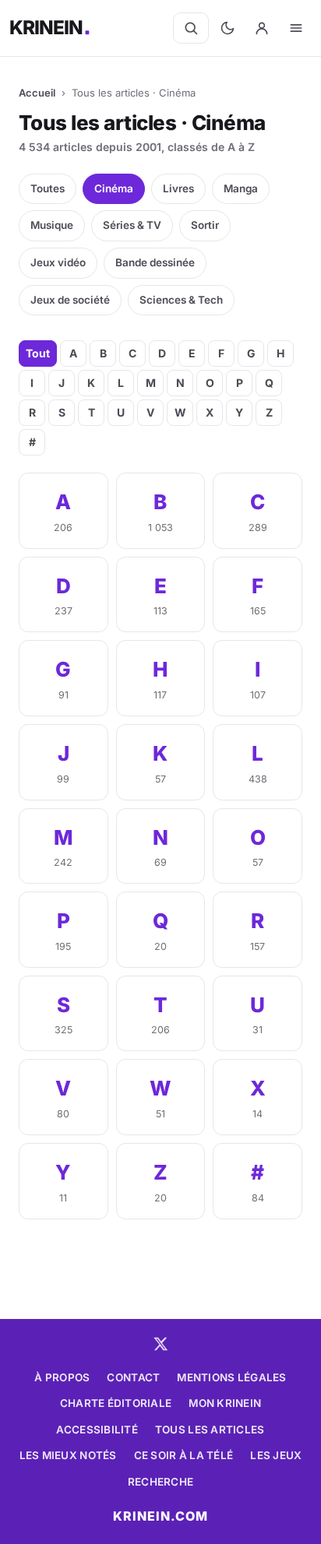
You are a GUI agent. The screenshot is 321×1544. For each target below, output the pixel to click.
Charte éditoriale (116, 1403)
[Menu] (296, 28)
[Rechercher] (191, 28)
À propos (62, 1377)
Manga (241, 188)
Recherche (160, 1481)
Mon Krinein (225, 1403)
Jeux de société (70, 300)
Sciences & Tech (181, 300)
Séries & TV (132, 225)
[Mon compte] (261, 28)
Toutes (47, 188)
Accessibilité (97, 1429)
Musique (51, 225)
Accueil (37, 92)
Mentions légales (231, 1377)
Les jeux (276, 1455)
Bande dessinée (155, 262)
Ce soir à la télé (184, 1455)
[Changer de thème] (227, 28)
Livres (178, 188)
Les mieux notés (68, 1455)
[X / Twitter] (160, 1344)
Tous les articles (210, 1429)
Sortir (205, 225)
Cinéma (113, 188)
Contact (133, 1377)
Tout (38, 353)
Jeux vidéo (58, 262)
